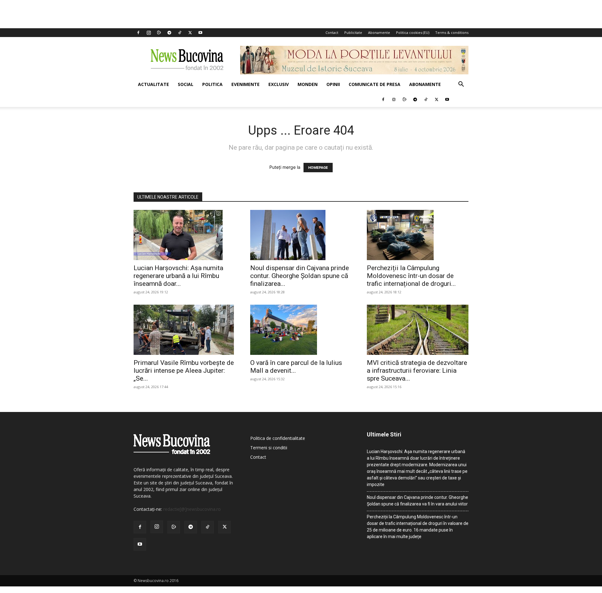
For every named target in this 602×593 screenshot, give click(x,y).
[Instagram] (148, 32)
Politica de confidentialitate (277, 438)
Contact (331, 32)
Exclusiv (278, 84)
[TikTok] (179, 32)
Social (185, 84)
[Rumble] (159, 32)
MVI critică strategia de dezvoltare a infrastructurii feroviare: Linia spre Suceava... (417, 370)
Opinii (333, 84)
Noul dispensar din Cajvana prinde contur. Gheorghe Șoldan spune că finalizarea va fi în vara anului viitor (417, 500)
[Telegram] (169, 32)
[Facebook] (138, 32)
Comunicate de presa (374, 84)
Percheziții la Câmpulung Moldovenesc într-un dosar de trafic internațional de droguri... (411, 275)
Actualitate (153, 84)
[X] (190, 32)
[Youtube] (200, 32)
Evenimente (245, 84)
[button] (460, 85)
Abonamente (379, 32)
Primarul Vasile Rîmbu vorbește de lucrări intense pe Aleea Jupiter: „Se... (184, 370)
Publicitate (353, 32)
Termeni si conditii (268, 448)
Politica (212, 84)
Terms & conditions (451, 32)
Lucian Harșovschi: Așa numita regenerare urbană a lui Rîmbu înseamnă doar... (178, 275)
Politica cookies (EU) (412, 32)
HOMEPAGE (318, 167)
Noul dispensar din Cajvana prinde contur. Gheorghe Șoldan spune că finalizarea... (299, 275)
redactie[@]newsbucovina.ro (192, 509)
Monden (308, 84)
